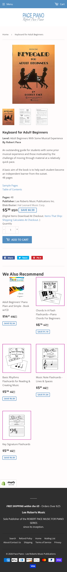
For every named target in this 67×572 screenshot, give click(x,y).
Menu (10, 4)
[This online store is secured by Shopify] (8, 486)
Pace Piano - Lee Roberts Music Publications (34, 553)
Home (5, 34)
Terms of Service (43, 542)
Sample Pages (10, 185)
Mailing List (49, 538)
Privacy (57, 542)
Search (12, 538)
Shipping (28, 542)
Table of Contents (12, 189)
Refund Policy (25, 538)
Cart (62, 4)
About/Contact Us (12, 542)
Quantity (7, 223)
